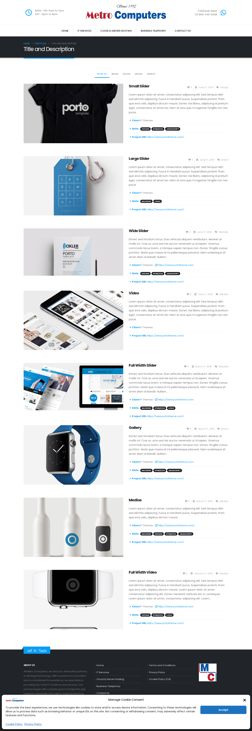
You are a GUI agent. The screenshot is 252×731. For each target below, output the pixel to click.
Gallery (135, 427)
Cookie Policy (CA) (160, 679)
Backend (146, 201)
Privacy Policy (33, 724)
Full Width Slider (142, 365)
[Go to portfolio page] (73, 113)
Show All (102, 73)
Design (126, 73)
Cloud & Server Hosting (116, 31)
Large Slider (139, 158)
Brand (115, 73)
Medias (139, 73)
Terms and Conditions (162, 665)
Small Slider (139, 86)
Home (64, 31)
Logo (157, 201)
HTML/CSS (158, 129)
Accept (223, 710)
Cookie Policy (14, 724)
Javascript (173, 129)
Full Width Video (143, 572)
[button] (244, 700)
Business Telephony (153, 31)
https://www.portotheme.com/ (165, 137)
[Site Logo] (126, 12)
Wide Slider (138, 230)
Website (151, 73)
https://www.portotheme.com (176, 265)
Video (134, 293)
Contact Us (183, 31)
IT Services (84, 31)
